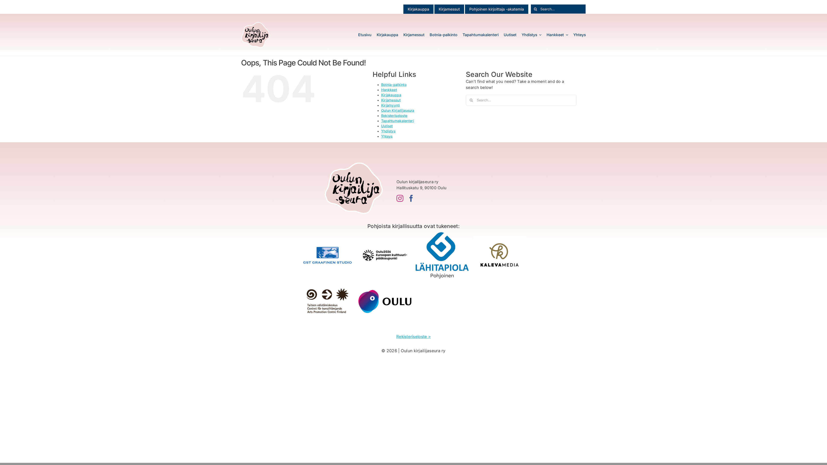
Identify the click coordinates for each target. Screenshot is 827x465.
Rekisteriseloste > (413, 336)
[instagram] (399, 198)
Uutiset (387, 126)
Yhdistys (388, 131)
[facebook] (411, 198)
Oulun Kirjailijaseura (397, 110)
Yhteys (387, 136)
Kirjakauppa (391, 95)
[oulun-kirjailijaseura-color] (255, 24)
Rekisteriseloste (394, 115)
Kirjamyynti (390, 105)
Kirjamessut (391, 100)
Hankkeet (389, 90)
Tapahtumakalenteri (397, 121)
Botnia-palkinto (394, 84)
